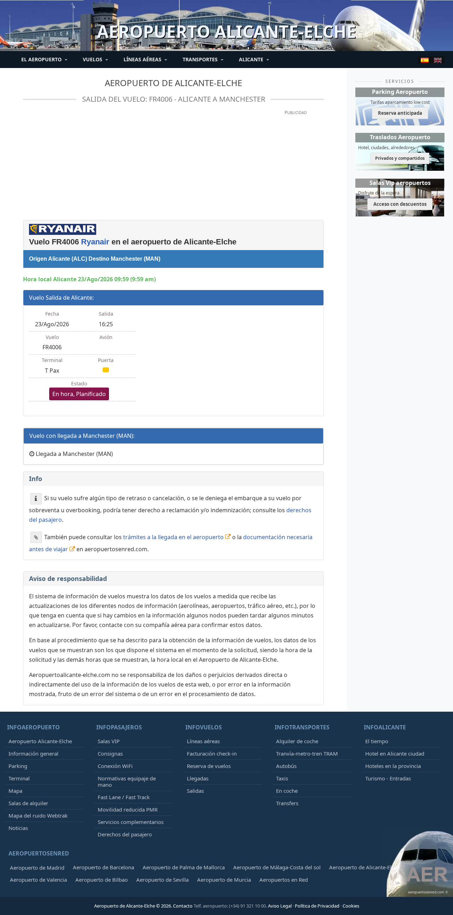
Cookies (351, 906)
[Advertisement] (173, 164)
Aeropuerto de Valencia (38, 879)
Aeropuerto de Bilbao (101, 879)
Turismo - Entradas (388, 778)
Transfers (287, 803)
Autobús (286, 765)
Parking (17, 765)
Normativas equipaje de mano (127, 781)
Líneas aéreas (203, 741)
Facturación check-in (212, 753)
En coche (287, 790)
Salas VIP (109, 741)
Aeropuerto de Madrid (37, 867)
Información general (33, 753)
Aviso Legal (280, 906)
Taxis (282, 778)
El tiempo (376, 741)
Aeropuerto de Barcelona (103, 867)
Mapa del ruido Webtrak (38, 815)
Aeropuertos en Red (283, 879)
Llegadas (197, 778)
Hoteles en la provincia (393, 765)
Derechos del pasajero (125, 834)
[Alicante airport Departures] (438, 59)
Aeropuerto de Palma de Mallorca (184, 867)
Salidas (195, 790)
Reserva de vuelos (209, 765)
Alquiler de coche (297, 741)
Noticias (18, 827)
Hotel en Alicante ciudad (394, 753)
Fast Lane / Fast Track (124, 797)
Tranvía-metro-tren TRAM (307, 753)
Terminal (19, 778)
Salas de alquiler (28, 803)
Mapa (15, 790)
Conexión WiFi (115, 765)
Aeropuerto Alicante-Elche (40, 741)
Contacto (183, 906)
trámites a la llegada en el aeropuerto (173, 537)
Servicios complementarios (131, 821)
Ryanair (95, 241)
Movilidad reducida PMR (127, 809)
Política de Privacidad (317, 906)
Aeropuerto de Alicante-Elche (173, 83)
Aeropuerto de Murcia (224, 879)
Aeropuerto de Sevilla (162, 879)
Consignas (110, 753)
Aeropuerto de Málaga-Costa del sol (277, 867)
